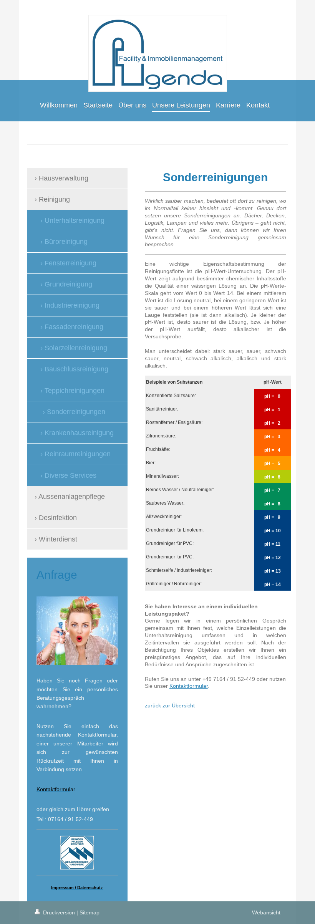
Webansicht (266, 912)
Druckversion (58, 912)
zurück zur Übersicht (170, 705)
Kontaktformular (188, 686)
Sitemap (89, 912)
